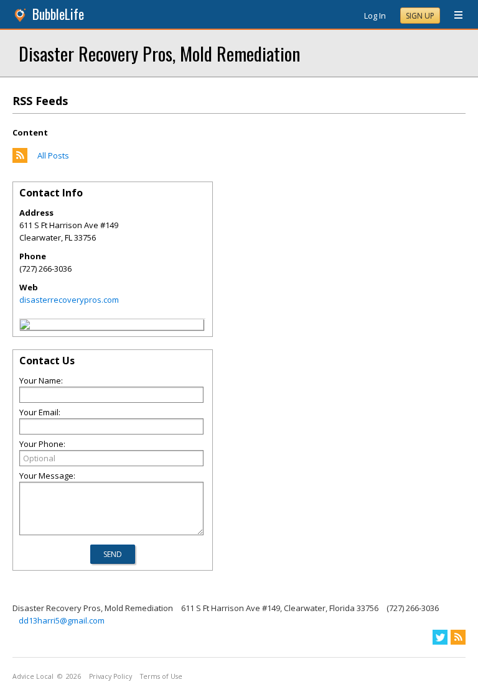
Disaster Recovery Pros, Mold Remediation (159, 53)
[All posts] (19, 159)
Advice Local (33, 676)
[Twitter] (440, 637)
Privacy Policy (110, 676)
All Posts (53, 155)
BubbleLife (58, 14)
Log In (375, 15)
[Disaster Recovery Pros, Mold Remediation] (25, 326)
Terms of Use (161, 676)
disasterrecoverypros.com (69, 299)
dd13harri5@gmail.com (62, 620)
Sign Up (420, 16)
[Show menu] (454, 15)
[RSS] (458, 637)
